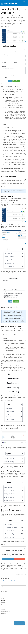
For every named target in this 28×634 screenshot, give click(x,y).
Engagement (3, 613)
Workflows (3, 609)
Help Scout (19, 618)
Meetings (3, 600)
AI (1, 615)
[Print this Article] (25, 9)
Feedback (3, 602)
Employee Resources (5, 607)
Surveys (3, 604)
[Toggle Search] (25, 586)
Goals (2, 598)
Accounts (3, 593)
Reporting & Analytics (5, 611)
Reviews (3, 596)
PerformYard (9, 618)
